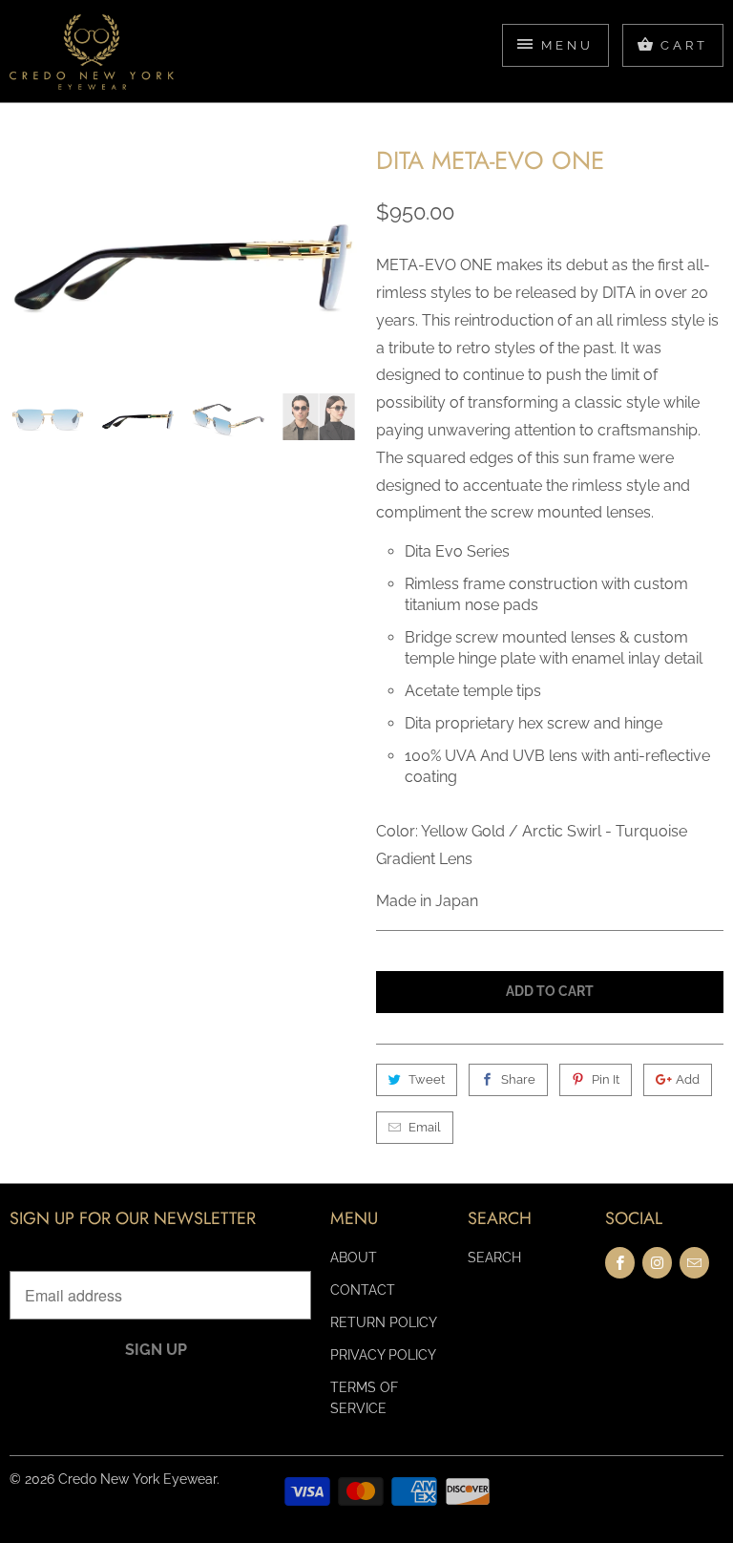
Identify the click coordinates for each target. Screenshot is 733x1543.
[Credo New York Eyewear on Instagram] (657, 1263)
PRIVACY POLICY (383, 1355)
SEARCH (494, 1257)
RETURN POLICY (383, 1322)
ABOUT (353, 1257)
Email (424, 1127)
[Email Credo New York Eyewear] (694, 1263)
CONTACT (362, 1290)
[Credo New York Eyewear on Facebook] (620, 1263)
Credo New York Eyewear (137, 1479)
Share (518, 1079)
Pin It (605, 1079)
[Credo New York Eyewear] (92, 58)
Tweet (426, 1079)
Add (688, 1079)
